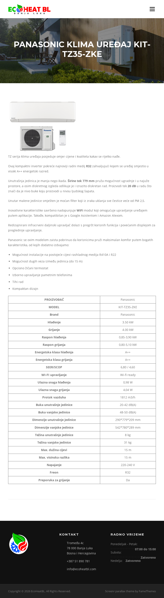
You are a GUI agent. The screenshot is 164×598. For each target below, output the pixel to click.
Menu (152, 9)
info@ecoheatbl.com (81, 569)
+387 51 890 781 (78, 561)
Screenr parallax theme (119, 591)
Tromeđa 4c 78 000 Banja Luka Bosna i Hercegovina (81, 548)
